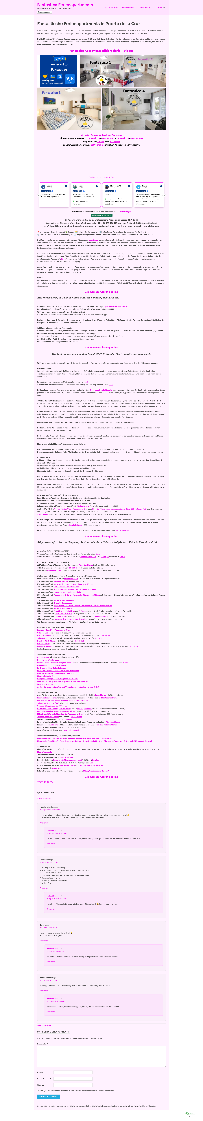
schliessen (190, 1116)
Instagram (115, 141)
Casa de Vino (60, 616)
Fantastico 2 (108, 138)
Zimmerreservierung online (101, 291)
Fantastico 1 (94, 138)
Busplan (95, 760)
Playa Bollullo (89, 741)
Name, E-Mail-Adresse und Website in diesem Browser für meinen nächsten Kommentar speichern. (77, 1091)
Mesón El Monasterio (63, 608)
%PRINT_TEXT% (46, 782)
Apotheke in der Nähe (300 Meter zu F (127, 509)
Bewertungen (143, 8)
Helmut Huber (52, 831)
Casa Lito (58, 611)
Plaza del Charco (54, 570)
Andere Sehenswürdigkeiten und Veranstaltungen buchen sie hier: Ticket (68, 687)
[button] (164, 195)
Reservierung (128, 8)
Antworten (44, 823)
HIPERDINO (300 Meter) (47, 708)
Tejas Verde (42, 638)
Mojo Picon (70, 611)
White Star (56, 768)
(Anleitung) (93, 240)
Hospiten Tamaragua (101, 509)
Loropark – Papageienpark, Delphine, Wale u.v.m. (57, 679)
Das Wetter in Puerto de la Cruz (101, 177)
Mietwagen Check (67, 765)
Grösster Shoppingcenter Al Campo (52, 706)
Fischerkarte (76, 717)
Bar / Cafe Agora (44, 635)
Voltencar (94, 763)
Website (40, 1085)
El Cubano (83, 611)
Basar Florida (100, 695)
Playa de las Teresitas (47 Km (116, 741)
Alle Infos (158, 8)
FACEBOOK (106, 635)
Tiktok (100, 141)
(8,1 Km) (98, 741)
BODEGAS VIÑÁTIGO (63, 614)
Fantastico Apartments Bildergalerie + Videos (101, 50)
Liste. (63, 259)
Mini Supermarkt (84, 708)
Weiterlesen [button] (45, 204)
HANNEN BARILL (61, 581)
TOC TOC (73, 568)
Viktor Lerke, (42, 514)
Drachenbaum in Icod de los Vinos (51, 665)
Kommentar (42, 1044)
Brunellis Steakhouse (63, 603)
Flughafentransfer (45, 752)
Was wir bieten (111, 8)
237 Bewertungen (124, 212)
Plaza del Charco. (113, 722)
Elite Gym (54, 725)
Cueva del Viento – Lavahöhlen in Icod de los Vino (58, 671)
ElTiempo (105, 557)
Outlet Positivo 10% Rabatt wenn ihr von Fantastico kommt (62, 700)
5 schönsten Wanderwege (48, 660)
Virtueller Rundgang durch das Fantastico (102, 135)
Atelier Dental (83, 506)
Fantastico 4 (137, 138)
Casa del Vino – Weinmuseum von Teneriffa (55, 673)
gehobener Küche (102, 616)
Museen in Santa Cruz (46, 676)
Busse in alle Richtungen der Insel (67, 760)
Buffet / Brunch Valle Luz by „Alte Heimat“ (72, 589)
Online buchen (66, 757)
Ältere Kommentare (44, 799)
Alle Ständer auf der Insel (141, 741)
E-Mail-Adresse (44, 1079)
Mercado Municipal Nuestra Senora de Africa (56, 711)
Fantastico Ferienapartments (65, 4)
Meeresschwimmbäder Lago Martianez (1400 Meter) (90, 738)
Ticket (125, 662)
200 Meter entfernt (109, 698)
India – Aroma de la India (64, 600)
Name (40, 1072)
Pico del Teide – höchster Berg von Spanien (55, 662)
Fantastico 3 (123, 138)
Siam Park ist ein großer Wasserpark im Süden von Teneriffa (62, 681)
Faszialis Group (75, 525)
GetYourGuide (98, 144)
